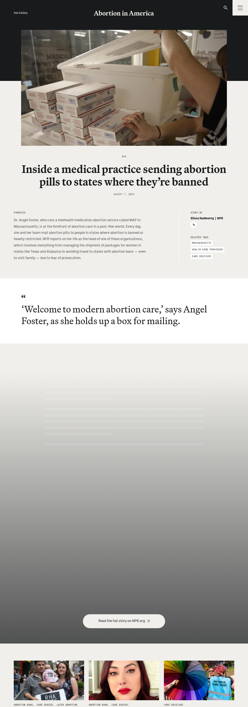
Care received (201, 256)
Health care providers (207, 249)
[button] (226, 8)
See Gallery (21, 13)
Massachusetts (201, 243)
